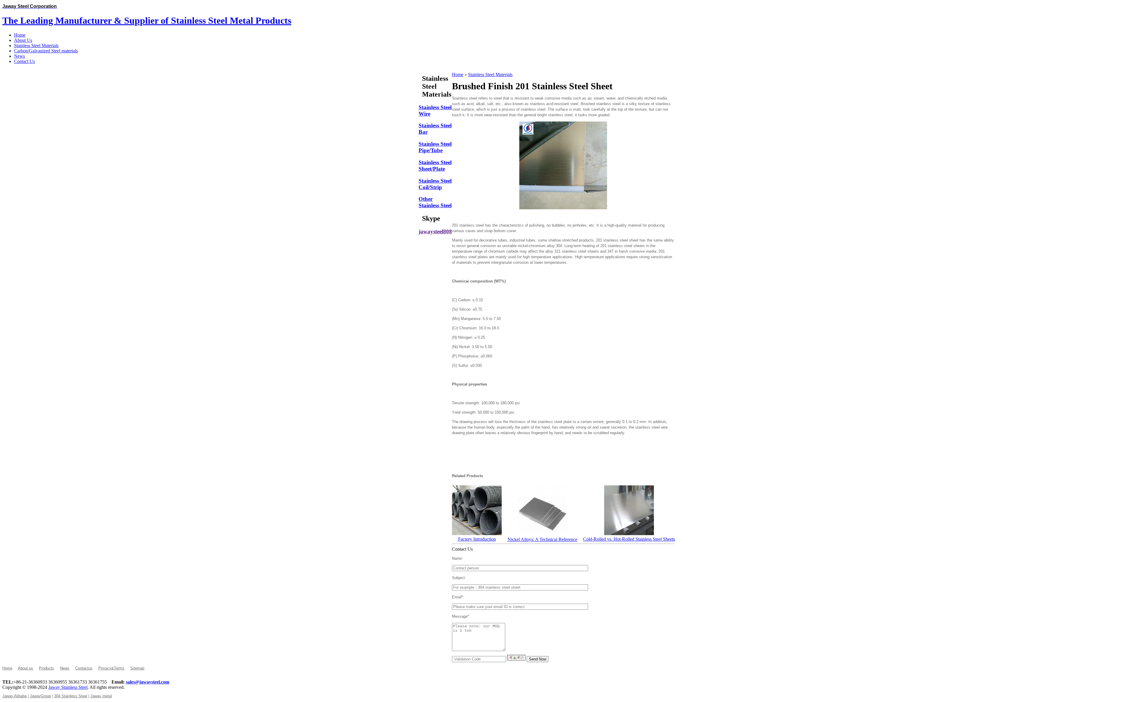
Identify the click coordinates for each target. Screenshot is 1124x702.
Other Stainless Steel (435, 202)
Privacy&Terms (111, 668)
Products (46, 668)
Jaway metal (101, 696)
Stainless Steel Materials (490, 74)
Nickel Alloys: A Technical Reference (542, 539)
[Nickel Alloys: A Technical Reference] (542, 533)
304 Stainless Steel (70, 696)
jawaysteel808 (435, 231)
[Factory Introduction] (477, 533)
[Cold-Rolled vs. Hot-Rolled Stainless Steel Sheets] (629, 533)
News (64, 668)
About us (25, 668)
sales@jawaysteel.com (147, 681)
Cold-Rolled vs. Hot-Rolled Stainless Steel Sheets (629, 539)
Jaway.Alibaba (14, 696)
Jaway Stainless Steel (68, 687)
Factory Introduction (477, 539)
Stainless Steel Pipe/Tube (435, 147)
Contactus (83, 668)
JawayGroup (40, 696)
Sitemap (137, 668)
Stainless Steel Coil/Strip (435, 184)
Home (457, 74)
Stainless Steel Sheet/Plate (435, 165)
